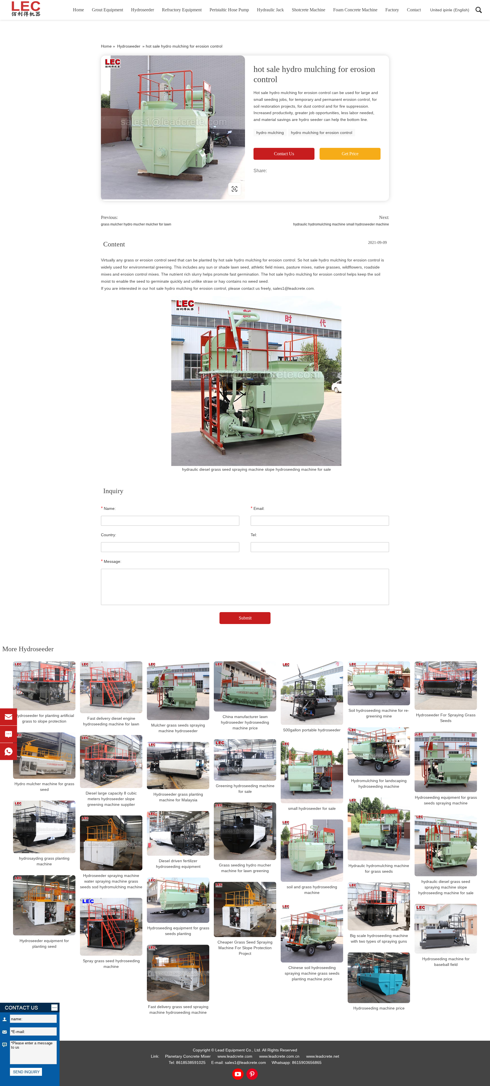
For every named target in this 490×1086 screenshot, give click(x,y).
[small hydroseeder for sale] (312, 772)
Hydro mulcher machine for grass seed (44, 787)
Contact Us (284, 153)
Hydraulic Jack (270, 9)
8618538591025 (191, 1062)
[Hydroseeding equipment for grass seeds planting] (178, 900)
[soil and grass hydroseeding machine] (312, 850)
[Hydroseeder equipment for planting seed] (44, 905)
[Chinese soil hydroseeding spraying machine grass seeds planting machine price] (312, 933)
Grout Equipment (107, 9)
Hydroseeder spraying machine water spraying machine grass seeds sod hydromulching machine (111, 881)
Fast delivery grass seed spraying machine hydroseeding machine (178, 1010)
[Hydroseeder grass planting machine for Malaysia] (178, 765)
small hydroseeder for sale (312, 808)
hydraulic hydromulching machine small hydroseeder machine (341, 224)
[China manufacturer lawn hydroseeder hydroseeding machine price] (245, 686)
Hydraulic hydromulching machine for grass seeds (379, 868)
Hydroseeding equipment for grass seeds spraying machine (446, 800)
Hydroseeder (142, 9)
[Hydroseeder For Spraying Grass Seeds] (446, 685)
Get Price (350, 153)
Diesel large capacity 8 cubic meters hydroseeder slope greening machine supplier (111, 799)
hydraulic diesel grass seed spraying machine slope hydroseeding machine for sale (446, 887)
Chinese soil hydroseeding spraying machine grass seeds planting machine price (312, 973)
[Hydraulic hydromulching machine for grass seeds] (379, 829)
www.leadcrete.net (137, 188)
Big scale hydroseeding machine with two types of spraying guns (379, 938)
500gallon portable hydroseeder (312, 730)
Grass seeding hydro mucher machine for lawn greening (245, 868)
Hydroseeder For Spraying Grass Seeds (446, 718)
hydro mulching (270, 132)
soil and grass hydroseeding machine (312, 890)
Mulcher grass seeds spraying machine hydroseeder (178, 728)
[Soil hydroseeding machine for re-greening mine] (379, 683)
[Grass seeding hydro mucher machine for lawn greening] (245, 831)
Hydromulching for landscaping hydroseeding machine (379, 783)
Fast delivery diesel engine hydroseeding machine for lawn (111, 721)
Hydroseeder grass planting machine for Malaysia (178, 797)
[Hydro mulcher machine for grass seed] (44, 755)
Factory (392, 9)
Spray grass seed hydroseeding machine (111, 963)
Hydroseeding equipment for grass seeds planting (178, 931)
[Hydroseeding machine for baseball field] (446, 929)
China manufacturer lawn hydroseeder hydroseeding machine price (245, 722)
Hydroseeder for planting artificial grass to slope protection (44, 718)
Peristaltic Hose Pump (229, 9)
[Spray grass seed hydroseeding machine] (111, 927)
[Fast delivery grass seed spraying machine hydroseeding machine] (178, 973)
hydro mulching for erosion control (321, 132)
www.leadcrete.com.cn (279, 1056)
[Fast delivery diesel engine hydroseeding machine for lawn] (111, 687)
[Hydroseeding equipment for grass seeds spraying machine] (446, 762)
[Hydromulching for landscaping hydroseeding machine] (379, 751)
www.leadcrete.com (234, 1056)
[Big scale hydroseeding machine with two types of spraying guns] (379, 906)
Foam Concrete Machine (355, 9)
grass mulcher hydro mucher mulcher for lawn (136, 224)
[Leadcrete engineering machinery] (35, 10)
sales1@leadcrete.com (245, 1062)
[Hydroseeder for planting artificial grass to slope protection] (44, 685)
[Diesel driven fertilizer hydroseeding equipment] (178, 833)
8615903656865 (307, 1062)
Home (78, 9)
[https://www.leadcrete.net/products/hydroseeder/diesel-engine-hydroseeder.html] (173, 127)
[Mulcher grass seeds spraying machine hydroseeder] (178, 690)
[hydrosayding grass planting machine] (44, 826)
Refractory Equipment (182, 9)
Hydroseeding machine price (379, 1008)
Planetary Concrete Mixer (188, 1056)
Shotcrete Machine (308, 9)
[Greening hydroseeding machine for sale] (245, 760)
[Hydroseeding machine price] (379, 977)
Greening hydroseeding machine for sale (245, 788)
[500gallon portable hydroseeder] (312, 693)
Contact (414, 9)
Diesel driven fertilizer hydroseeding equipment (178, 864)
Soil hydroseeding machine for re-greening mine (379, 713)
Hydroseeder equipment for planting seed (44, 943)
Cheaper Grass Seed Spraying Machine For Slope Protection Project (245, 948)
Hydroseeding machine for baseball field (446, 962)
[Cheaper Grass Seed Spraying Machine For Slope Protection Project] (245, 909)
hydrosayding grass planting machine (44, 861)
